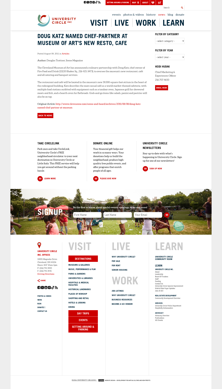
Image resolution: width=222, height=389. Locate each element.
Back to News (45, 115)
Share (43, 280)
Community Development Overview (167, 298)
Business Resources (122, 299)
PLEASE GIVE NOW (105, 178)
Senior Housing (119, 269)
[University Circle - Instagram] (93, 2)
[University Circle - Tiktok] (96, 2)
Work (146, 22)
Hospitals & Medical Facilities (78, 283)
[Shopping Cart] (159, 2)
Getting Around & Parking (118, 2)
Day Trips (83, 313)
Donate (180, 14)
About (145, 2)
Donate (41, 307)
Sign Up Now (153, 168)
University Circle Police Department (168, 305)
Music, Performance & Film (82, 269)
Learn (173, 22)
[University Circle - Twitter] (88, 2)
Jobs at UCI (159, 290)
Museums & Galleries (79, 265)
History (151, 14)
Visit (99, 22)
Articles (65, 53)
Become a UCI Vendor (122, 304)
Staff (156, 279)
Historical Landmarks (79, 289)
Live (121, 22)
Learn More (47, 178)
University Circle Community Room (164, 258)
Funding (158, 281)
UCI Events (159, 320)
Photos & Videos (133, 14)
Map (134, 2)
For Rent (116, 265)
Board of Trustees (161, 276)
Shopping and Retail (78, 298)
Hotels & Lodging (76, 302)
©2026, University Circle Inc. (84, 380)
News (161, 14)
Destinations (83, 258)
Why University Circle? (123, 256)
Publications (159, 318)
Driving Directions (45, 274)
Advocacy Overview (162, 315)
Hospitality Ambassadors (164, 308)
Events (116, 14)
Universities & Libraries (80, 278)
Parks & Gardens (76, 273)
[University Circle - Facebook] (85, 2)
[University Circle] (56, 20)
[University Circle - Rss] (99, 2)
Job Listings (118, 290)
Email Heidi (161, 87)
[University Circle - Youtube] (91, 2)
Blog (170, 14)
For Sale (116, 261)
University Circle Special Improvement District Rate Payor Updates (169, 287)
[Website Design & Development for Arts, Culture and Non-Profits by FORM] (123, 380)
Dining (71, 307)
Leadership (159, 274)
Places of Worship (77, 294)
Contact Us (42, 311)
